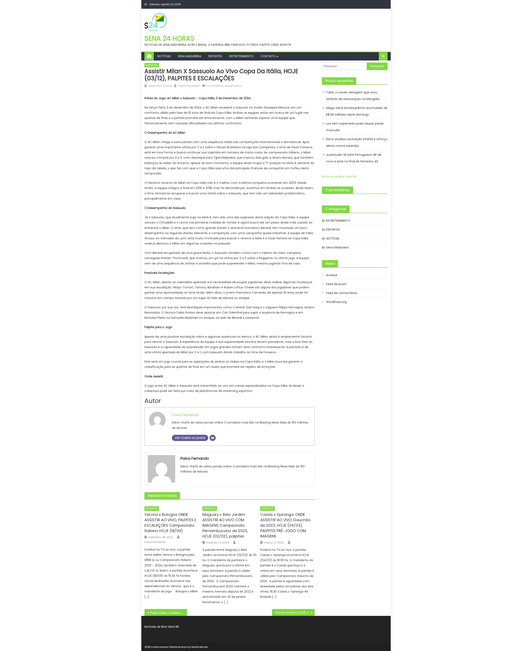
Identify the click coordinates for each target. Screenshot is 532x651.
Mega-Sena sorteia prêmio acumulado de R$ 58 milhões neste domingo (356, 111)
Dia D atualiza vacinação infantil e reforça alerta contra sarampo (356, 142)
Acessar (331, 275)
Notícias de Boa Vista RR (339, 176)
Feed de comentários (341, 293)
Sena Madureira (189, 56)
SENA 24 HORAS (169, 38)
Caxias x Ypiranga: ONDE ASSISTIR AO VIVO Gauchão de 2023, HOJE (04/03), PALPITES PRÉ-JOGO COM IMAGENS (285, 525)
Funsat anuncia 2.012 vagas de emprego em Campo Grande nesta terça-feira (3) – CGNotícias (295, 612)
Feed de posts (336, 284)
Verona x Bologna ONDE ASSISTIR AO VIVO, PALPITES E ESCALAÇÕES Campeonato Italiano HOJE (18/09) (170, 522)
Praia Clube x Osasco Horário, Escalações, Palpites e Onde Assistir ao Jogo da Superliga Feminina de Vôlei (168, 613)
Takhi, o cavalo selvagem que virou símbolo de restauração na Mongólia (352, 95)
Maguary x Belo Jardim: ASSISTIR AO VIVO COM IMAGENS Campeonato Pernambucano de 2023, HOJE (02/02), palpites (225, 525)
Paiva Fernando (188, 86)
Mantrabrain (199, 647)
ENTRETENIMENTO (241, 56)
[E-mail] (212, 438)
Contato (268, 56)
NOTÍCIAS (164, 56)
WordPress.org (336, 302)
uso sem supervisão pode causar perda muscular (354, 126)
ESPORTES (215, 56)
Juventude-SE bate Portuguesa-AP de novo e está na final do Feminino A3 (353, 158)
